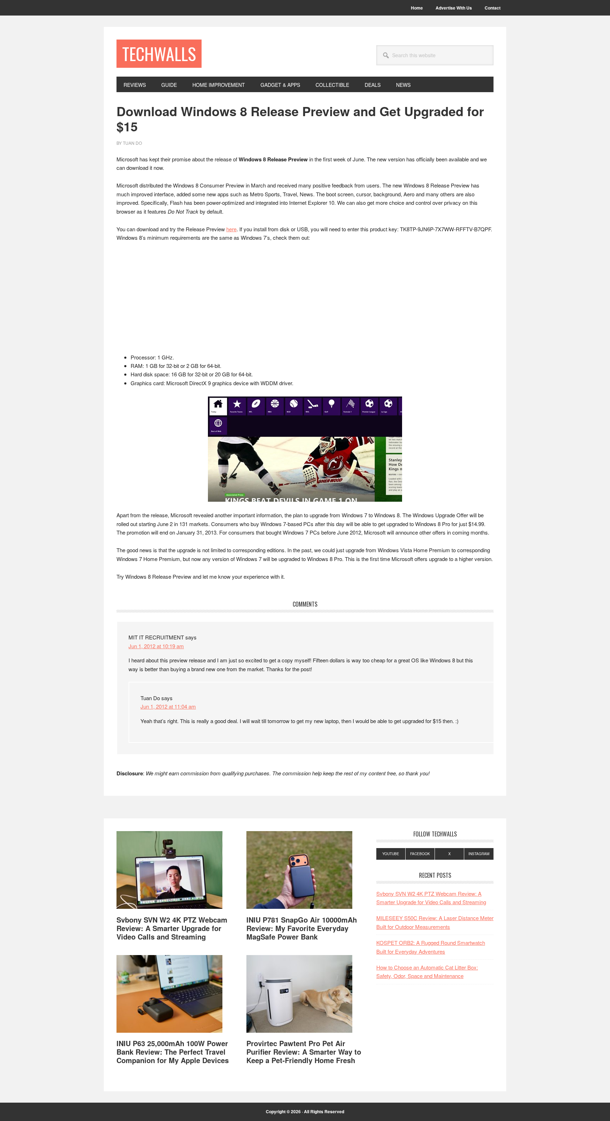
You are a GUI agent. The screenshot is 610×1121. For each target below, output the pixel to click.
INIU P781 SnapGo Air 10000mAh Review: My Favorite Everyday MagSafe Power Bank (301, 928)
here (231, 229)
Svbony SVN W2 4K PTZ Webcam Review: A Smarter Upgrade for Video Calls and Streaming (171, 928)
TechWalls (159, 53)
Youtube (390, 853)
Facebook (420, 853)
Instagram (478, 853)
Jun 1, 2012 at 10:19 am (156, 646)
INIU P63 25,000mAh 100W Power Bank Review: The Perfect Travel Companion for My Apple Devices (172, 1051)
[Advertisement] (305, 300)
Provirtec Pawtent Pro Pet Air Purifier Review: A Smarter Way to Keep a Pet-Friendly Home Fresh (303, 1051)
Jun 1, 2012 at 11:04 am (168, 706)
